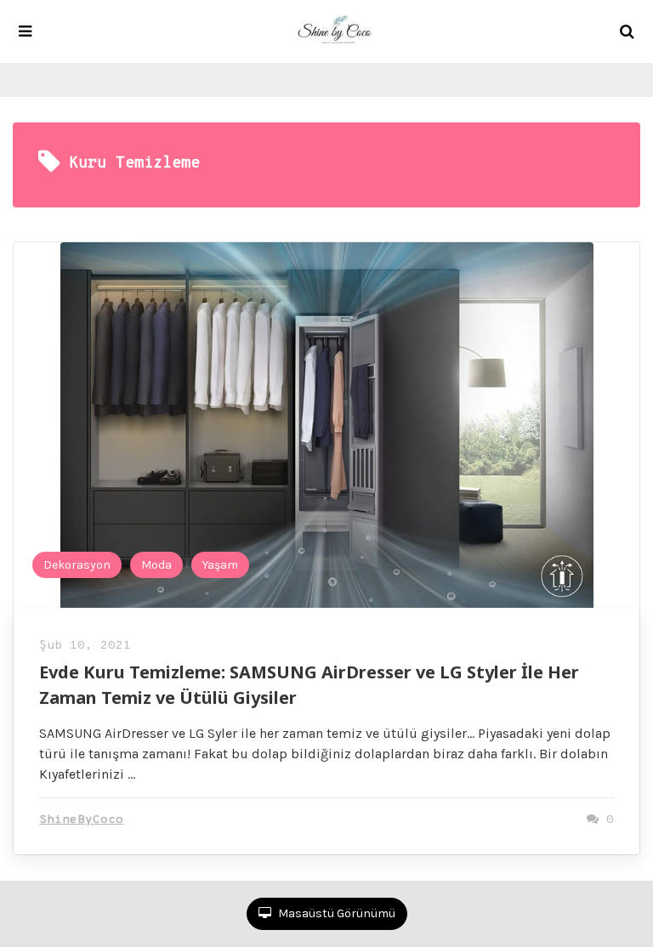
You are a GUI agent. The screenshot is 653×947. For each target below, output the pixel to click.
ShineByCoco (81, 820)
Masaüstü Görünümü (335, 913)
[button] (25, 31)
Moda (156, 565)
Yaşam (220, 565)
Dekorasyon (77, 565)
